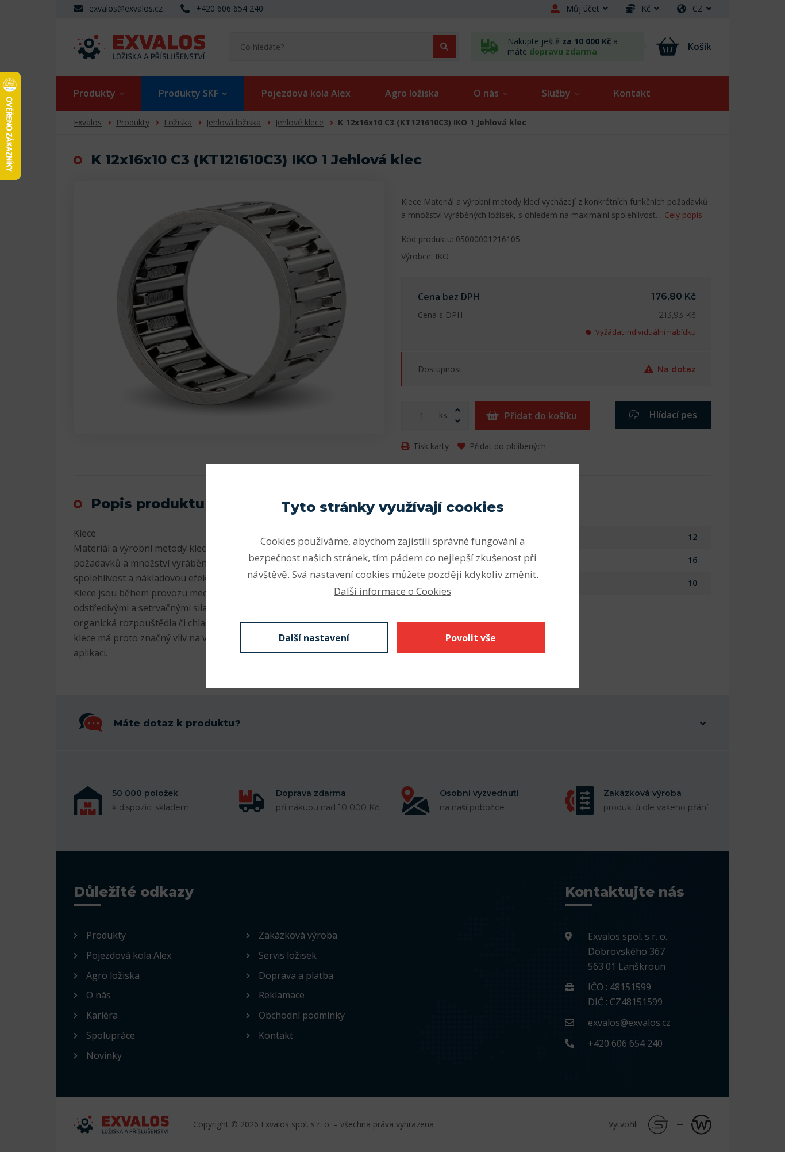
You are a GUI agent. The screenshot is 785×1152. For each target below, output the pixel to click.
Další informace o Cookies (392, 591)
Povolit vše (470, 638)
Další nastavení (314, 638)
